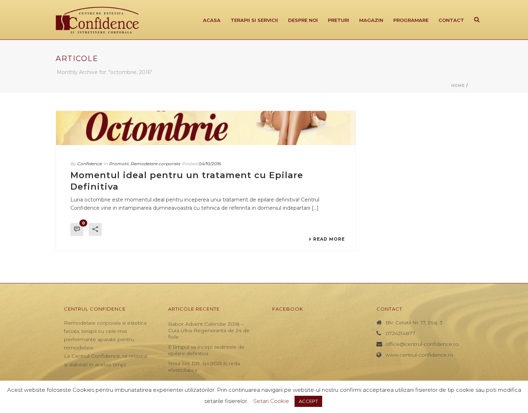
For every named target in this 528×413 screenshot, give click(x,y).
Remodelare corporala (155, 163)
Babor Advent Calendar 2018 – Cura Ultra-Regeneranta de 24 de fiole (209, 330)
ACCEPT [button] (308, 401)
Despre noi (303, 20)
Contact (451, 20)
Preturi (338, 20)
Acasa (212, 20)
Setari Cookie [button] (271, 401)
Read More (329, 239)
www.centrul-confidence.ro (419, 355)
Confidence (89, 163)
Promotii (119, 163)
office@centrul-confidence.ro (422, 344)
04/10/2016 (210, 163)
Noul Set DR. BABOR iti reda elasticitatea (204, 366)
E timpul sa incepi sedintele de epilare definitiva (206, 350)
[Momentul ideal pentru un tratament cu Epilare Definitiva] (206, 128)
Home (458, 85)
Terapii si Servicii (254, 20)
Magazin (371, 20)
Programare (411, 20)
